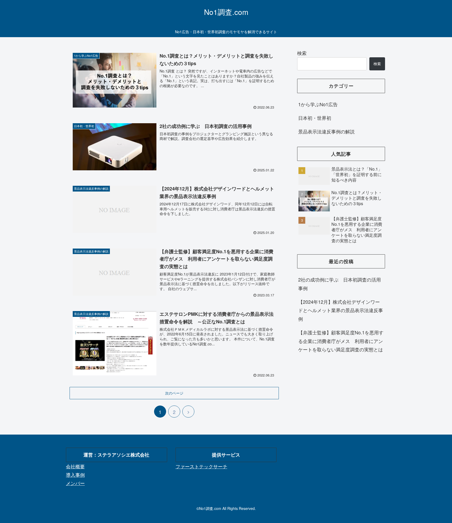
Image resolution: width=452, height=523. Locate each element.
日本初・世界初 (314, 117)
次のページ (174, 393)
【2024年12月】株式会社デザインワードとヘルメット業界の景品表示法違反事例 (340, 310)
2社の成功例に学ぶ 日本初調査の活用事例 (339, 283)
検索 (302, 52)
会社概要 (75, 466)
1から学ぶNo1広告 (318, 104)
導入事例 (75, 474)
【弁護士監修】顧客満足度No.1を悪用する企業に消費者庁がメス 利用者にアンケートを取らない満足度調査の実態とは (340, 341)
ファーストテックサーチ (201, 466)
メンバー (75, 483)
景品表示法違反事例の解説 (326, 131)
